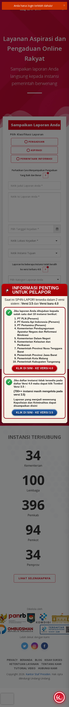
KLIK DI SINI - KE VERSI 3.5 (34, 412)
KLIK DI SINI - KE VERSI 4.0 (34, 368)
